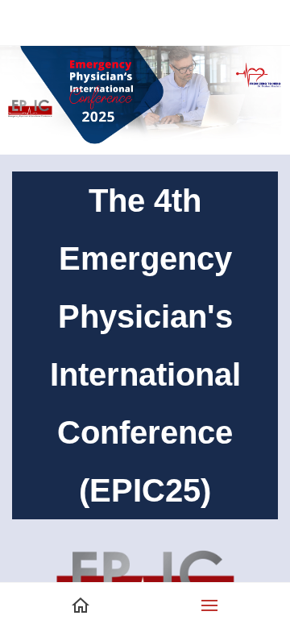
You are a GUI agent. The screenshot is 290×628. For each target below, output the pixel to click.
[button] (209, 605)
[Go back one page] (22, 22)
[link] (145, 532)
